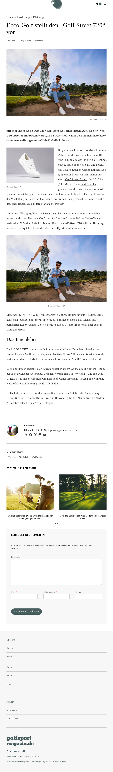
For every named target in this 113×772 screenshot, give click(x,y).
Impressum (11, 710)
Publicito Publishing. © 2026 (26, 756)
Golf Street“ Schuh (76, 179)
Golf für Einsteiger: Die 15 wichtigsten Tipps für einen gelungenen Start (30, 517)
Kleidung (38, 17)
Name (14, 591)
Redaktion (10, 40)
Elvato (56, 761)
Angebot (10, 648)
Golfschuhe (37, 457)
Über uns (10, 640)
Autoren (10, 667)
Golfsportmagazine (21, 761)
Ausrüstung (23, 17)
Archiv (9, 675)
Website (78, 592)
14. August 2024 (24, 40)
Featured (12, 457)
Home (10, 17)
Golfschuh (24, 457)
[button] (55, 523)
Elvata (63, 761)
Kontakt (10, 702)
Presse (9, 656)
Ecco (56, 131)
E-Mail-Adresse (50, 591)
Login (9, 684)
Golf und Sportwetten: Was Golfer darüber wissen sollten (83, 517)
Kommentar (16, 557)
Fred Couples (88, 184)
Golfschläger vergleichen (41, 761)
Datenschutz (12, 718)
